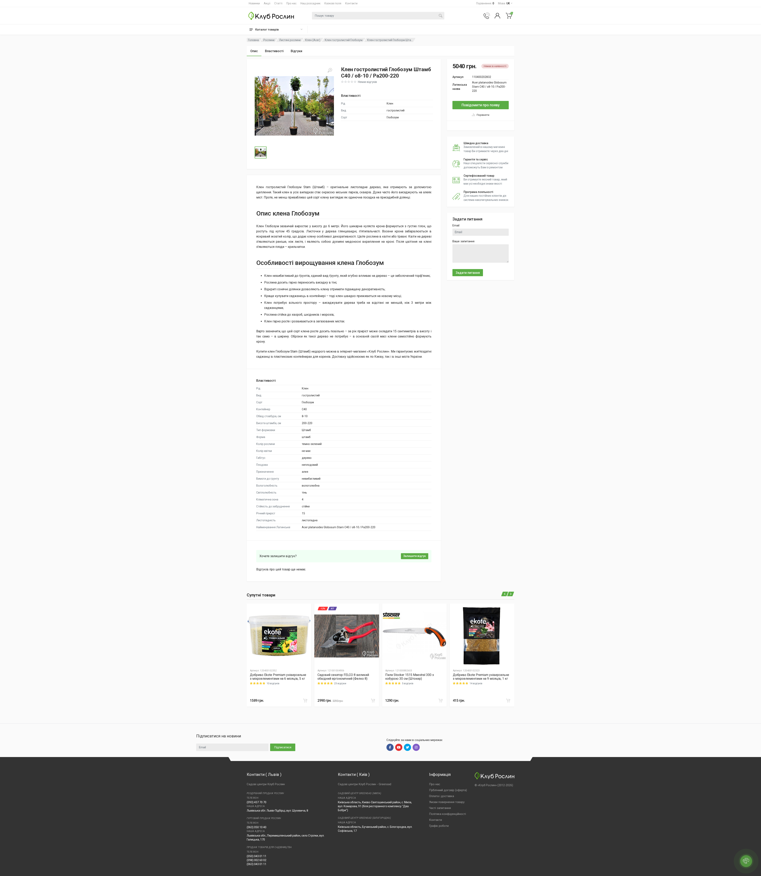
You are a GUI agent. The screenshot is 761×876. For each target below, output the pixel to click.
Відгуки (296, 51)
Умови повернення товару (447, 802)
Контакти (351, 3)
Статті (278, 3)
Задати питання (468, 273)
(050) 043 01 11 (256, 856)
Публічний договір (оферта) (448, 790)
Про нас (291, 3)
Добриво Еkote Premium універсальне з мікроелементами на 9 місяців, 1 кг (481, 676)
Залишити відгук (414, 556)
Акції (267, 3)
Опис (254, 51)
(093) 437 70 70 (256, 802)
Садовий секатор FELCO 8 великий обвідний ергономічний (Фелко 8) (343, 676)
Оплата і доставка (441, 796)
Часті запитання (440, 808)
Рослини (268, 40)
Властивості (274, 51)
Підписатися (282, 747)
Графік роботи (439, 826)
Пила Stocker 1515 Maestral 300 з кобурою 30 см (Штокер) (409, 676)
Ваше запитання (463, 241)
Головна (253, 40)
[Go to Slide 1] (261, 152)
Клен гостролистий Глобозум (343, 40)
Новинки (254, 3)
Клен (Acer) (312, 40)
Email (455, 225)
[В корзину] (305, 700)
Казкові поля (332, 3)
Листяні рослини (290, 40)
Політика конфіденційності (447, 814)
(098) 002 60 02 (256, 860)
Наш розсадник (310, 3)
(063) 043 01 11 (256, 864)
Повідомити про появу (481, 105)
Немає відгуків (367, 81)
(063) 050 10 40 (256, 827)
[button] (294, 106)
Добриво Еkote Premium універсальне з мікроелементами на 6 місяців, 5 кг (278, 676)
